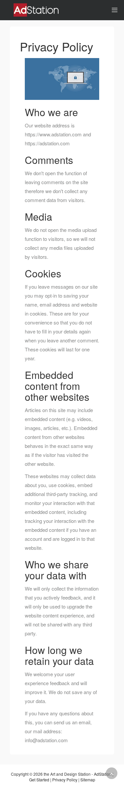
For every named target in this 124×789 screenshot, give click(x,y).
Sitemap (87, 779)
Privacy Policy (64, 779)
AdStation (102, 774)
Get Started (39, 779)
